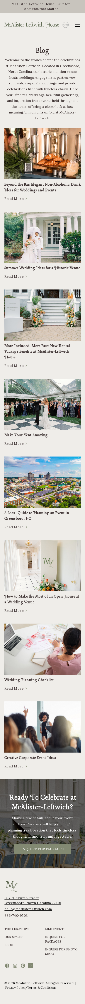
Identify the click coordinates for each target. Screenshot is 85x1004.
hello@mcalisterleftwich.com (28, 909)
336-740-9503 (16, 915)
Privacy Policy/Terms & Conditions (30, 988)
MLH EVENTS (55, 929)
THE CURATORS (17, 929)
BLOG (9, 945)
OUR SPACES (14, 937)
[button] (76, 24)
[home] (31, 25)
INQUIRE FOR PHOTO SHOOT (61, 951)
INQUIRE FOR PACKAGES (42, 849)
